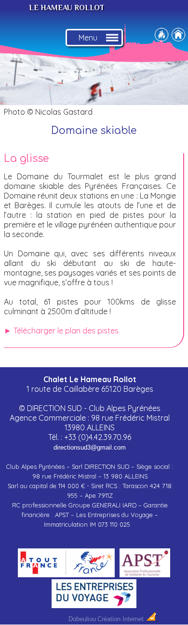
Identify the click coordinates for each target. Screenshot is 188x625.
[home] (178, 38)
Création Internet (121, 619)
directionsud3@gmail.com (90, 447)
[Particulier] (161, 38)
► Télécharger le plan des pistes (61, 330)
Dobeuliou (82, 619)
